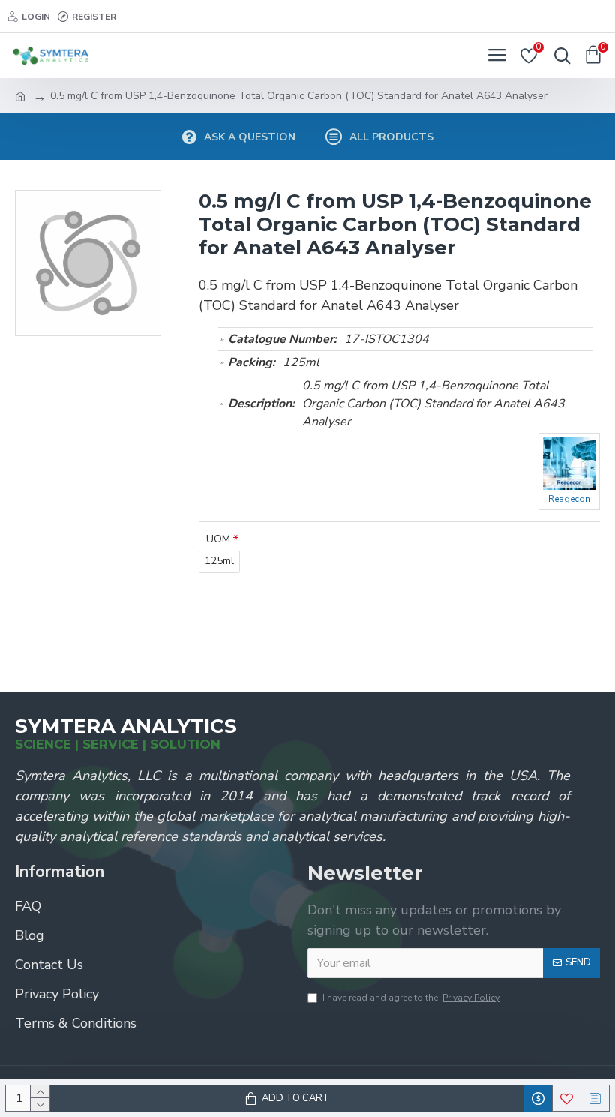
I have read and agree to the (411, 998)
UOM (218, 539)
